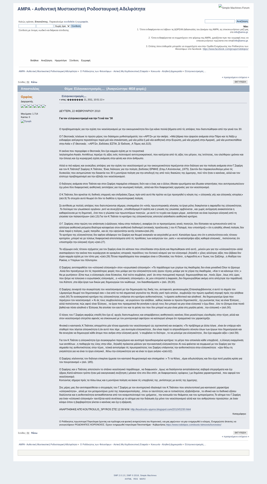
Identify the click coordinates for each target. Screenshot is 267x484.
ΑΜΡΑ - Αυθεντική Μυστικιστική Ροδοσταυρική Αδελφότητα (81, 8)
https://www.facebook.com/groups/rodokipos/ (225, 49)
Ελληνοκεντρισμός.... (74, 96)
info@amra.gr (241, 32)
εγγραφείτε (82, 21)
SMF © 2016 (133, 475)
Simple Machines (148, 475)
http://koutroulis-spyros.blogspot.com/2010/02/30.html (161, 409)
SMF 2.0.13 (119, 475)
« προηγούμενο (230, 77)
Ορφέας (27, 97)
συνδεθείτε (69, 21)
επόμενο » (243, 77)
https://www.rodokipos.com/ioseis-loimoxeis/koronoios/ (193, 424)
